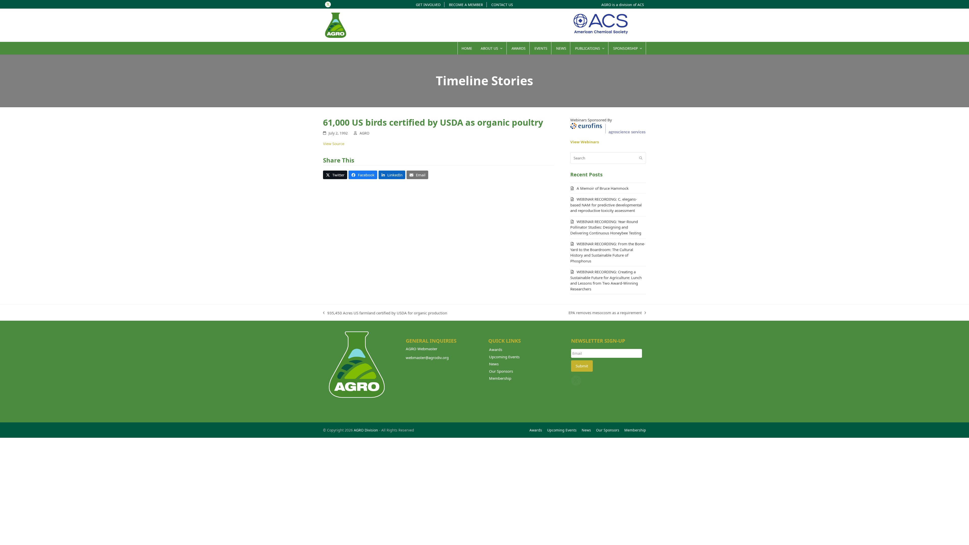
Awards (495, 349)
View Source (333, 143)
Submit (582, 365)
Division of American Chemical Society (600, 24)
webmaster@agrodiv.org (427, 357)
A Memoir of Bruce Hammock (603, 188)
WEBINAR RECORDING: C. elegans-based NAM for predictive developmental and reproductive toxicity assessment (606, 205)
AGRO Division (366, 430)
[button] (335, 175)
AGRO (364, 133)
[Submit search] (640, 157)
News (494, 363)
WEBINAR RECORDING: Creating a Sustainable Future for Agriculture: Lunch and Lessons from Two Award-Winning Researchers (606, 280)
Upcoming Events (504, 356)
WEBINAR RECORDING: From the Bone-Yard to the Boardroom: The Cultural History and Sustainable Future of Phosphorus (607, 252)
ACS (640, 4)
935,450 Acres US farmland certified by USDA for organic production (385, 313)
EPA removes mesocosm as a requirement (605, 313)
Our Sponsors (501, 371)
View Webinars (584, 141)
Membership (500, 378)
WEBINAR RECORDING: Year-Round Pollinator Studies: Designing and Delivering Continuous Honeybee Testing (605, 227)
